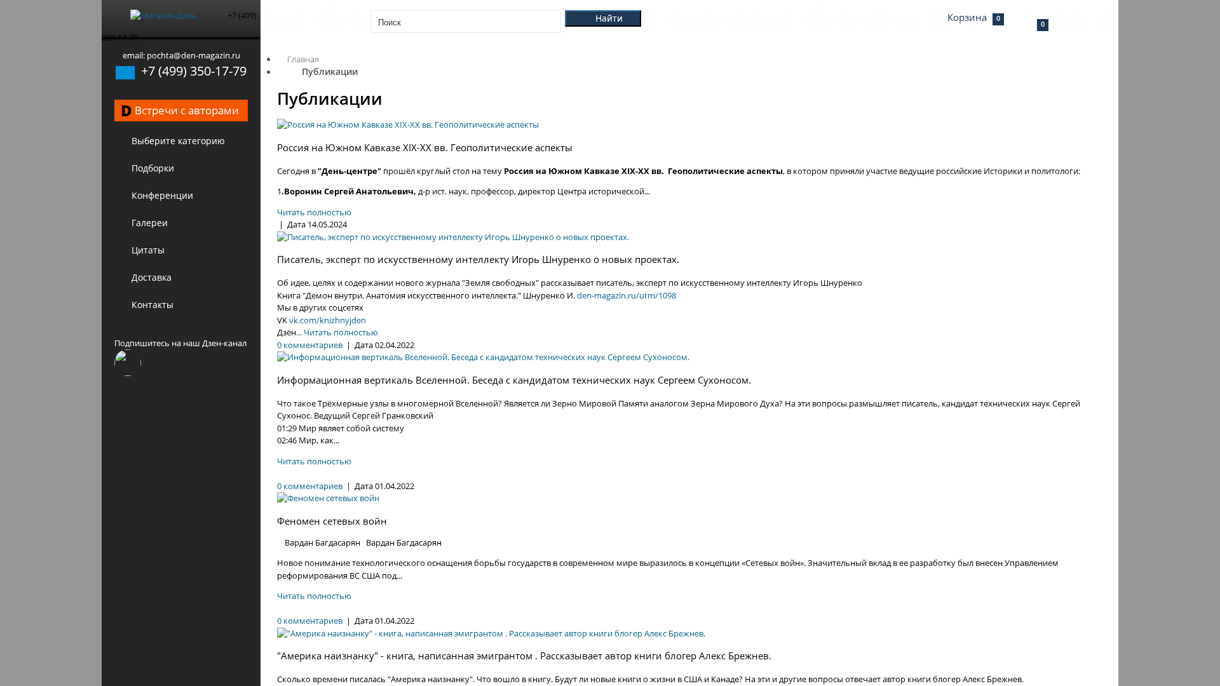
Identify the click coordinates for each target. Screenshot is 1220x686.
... (299, 332)
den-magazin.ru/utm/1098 (626, 295)
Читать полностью (314, 212)
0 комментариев (309, 345)
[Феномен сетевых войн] (328, 498)
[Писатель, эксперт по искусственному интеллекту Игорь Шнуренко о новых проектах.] (453, 237)
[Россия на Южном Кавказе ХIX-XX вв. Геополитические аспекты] (408, 124)
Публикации (330, 71)
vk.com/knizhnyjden (326, 320)
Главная (303, 59)
